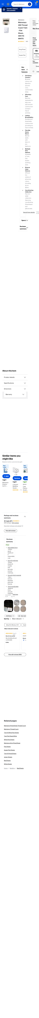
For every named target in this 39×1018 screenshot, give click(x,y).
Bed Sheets (7, 760)
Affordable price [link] (13, 547)
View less (15, 594)
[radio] (22, 49)
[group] (26, 41)
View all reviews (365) (15, 654)
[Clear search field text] (27, 4)
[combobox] (21, 4)
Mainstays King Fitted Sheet (12, 743)
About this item (9, 371)
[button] (23, 69)
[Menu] (3, 4)
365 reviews (15, 523)
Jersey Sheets (8, 757)
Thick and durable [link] (13, 586)
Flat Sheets (7, 746)
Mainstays (21, 20)
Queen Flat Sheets (9, 750)
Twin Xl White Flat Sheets (11, 732)
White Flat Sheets (9, 739)
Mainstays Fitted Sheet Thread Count (15, 725)
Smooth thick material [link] (14, 575)
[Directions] (25, 388)
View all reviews (11, 530)
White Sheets (8, 764)
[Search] (29, 4)
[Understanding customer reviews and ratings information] (22, 526)
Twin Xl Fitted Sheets (10, 753)
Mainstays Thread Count (11, 729)
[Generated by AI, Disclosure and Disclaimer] (12, 596)
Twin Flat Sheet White (10, 736)
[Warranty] (23, 394)
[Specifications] (25, 383)
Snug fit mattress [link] (13, 560)
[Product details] (25, 377)
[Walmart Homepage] (8, 4)
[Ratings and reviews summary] (25, 515)
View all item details (29, 212)
